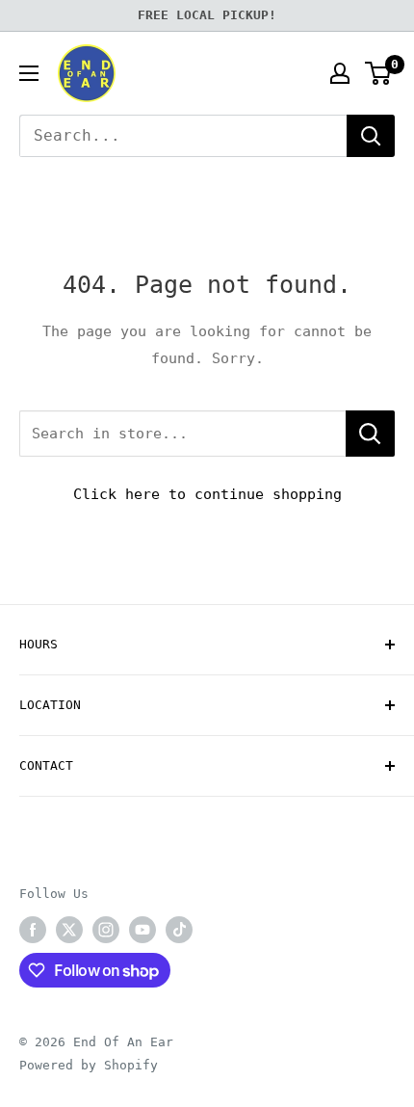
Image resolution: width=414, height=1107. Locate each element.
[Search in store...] (370, 433)
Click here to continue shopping (207, 494)
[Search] (371, 136)
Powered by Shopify (88, 1065)
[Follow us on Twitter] (69, 929)
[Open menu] (29, 73)
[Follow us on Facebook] (32, 929)
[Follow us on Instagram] (105, 929)
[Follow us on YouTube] (142, 929)
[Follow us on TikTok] (179, 929)
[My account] (339, 73)
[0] (379, 73)
